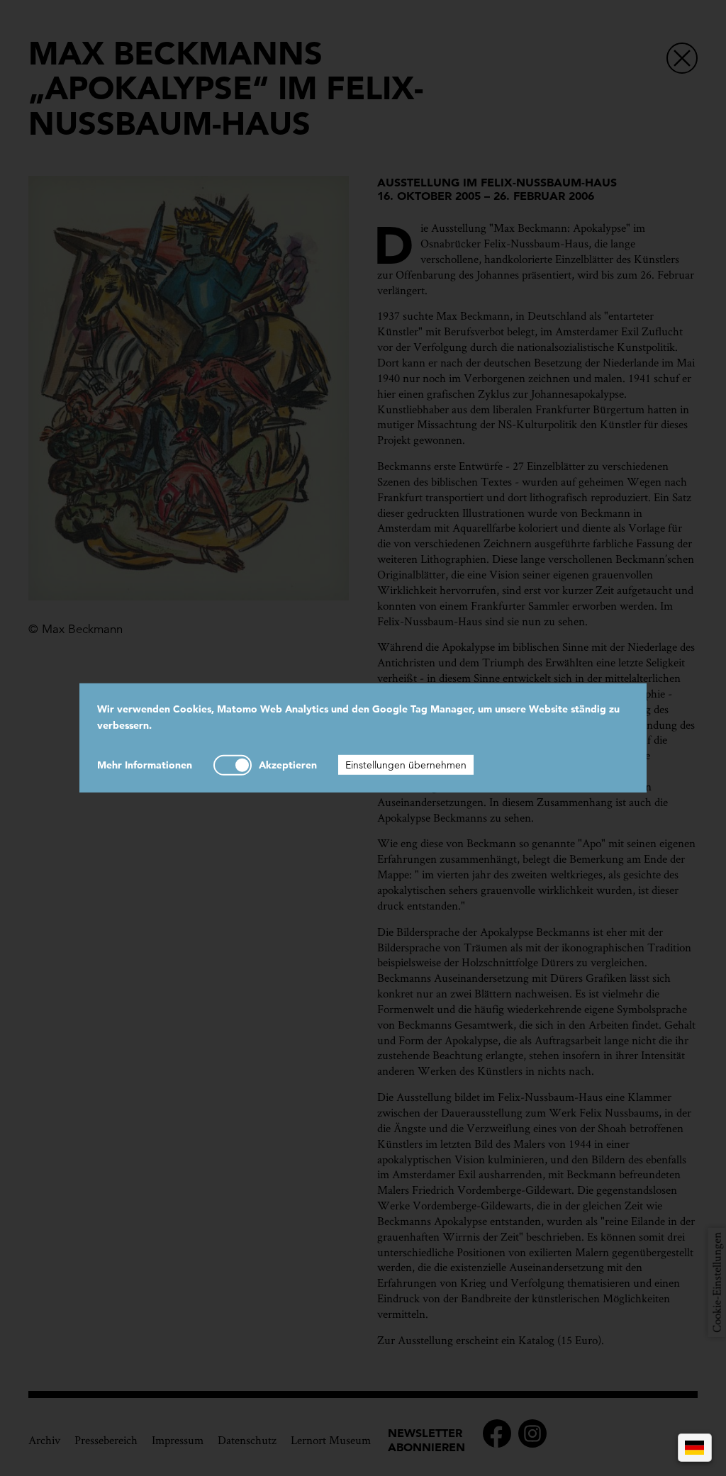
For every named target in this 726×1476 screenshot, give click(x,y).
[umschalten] (232, 764)
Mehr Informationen (144, 764)
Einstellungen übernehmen (406, 764)
